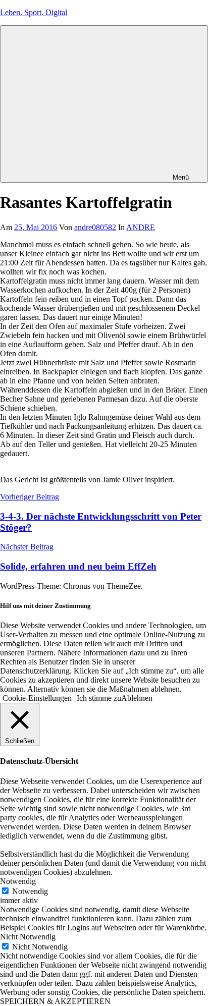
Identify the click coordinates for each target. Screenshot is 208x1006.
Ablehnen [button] (136, 698)
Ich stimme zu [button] (99, 698)
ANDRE (140, 227)
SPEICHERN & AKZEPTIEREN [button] (55, 1001)
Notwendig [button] (18, 881)
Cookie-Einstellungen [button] (37, 698)
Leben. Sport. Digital (33, 12)
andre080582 (95, 227)
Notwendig (30, 891)
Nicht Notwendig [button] (28, 936)
